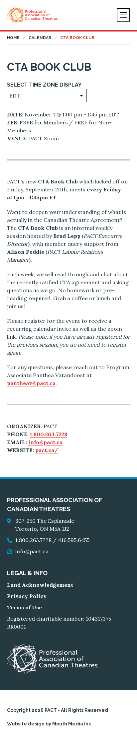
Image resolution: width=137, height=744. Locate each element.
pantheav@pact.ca (31, 383)
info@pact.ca (45, 442)
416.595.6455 (73, 540)
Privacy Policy (27, 596)
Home (13, 37)
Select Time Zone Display (44, 85)
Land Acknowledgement (40, 584)
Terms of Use (24, 607)
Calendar (40, 37)
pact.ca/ (46, 450)
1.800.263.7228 (48, 434)
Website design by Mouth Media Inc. (49, 723)
